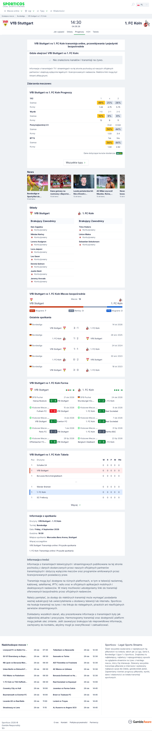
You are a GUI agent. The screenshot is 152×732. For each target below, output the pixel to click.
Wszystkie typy (75, 162)
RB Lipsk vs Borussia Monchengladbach (16, 663)
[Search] (133, 4)
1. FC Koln (116, 303)
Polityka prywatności (78, 722)
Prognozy (79, 32)
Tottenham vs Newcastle (63, 650)
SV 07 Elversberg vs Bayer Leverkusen (16, 656)
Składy (70, 32)
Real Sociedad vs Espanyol (64, 682)
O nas (56, 722)
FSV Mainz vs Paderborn (13, 675)
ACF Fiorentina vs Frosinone (65, 663)
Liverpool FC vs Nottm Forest (15, 650)
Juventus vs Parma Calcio (64, 688)
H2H (88, 32)
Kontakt (64, 722)
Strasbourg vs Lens (11, 707)
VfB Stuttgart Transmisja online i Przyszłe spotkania (53, 545)
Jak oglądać (59, 32)
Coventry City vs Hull (12, 688)
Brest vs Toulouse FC (62, 695)
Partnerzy (94, 722)
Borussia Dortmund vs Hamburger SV (66, 675)
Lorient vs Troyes (60, 701)
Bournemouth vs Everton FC (15, 695)
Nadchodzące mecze (14, 644)
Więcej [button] (74, 505)
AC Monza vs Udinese (62, 669)
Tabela (96, 32)
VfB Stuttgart (37, 303)
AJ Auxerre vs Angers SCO (64, 707)
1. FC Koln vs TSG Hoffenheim (15, 682)
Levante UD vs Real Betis (13, 701)
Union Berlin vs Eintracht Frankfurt (16, 669)
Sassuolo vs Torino (61, 656)
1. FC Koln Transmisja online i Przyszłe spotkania (51, 551)
